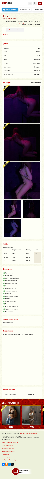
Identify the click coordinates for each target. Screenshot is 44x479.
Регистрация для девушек (10, 442)
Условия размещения (8, 448)
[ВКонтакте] (3, 464)
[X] (12, 464)
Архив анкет (6, 454)
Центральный (25, 9)
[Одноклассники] (6, 464)
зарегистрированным (24, 23)
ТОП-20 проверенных (8, 451)
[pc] (22, 471)
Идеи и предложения (8, 457)
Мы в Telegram (11, 9)
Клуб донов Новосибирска (10, 460)
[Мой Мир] (9, 464)
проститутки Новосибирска (28, 433)
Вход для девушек (7, 445)
